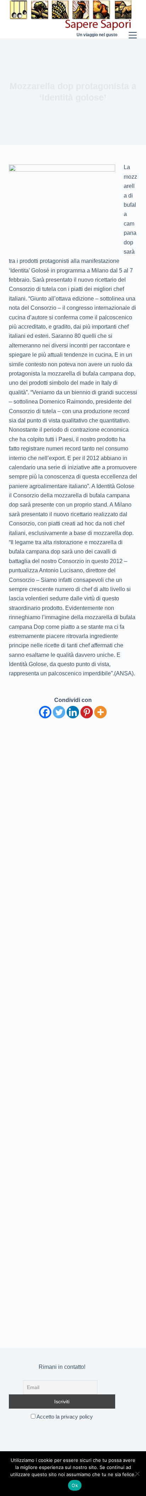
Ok (75, 1485)
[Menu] (132, 19)
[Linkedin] (73, 712)
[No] (137, 1473)
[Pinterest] (86, 712)
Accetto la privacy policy (64, 1417)
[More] (100, 712)
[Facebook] (45, 712)
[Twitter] (59, 712)
